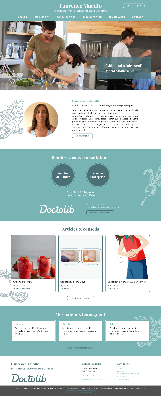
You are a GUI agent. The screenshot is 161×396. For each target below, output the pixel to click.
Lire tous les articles (80, 298)
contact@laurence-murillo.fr (94, 380)
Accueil (22, 17)
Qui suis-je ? (42, 17)
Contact (137, 17)
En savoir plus (82, 135)
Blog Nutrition (92, 17)
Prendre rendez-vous (100, 212)
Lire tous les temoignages (80, 347)
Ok (71, 392)
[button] (77, 85)
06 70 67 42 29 (134, 5)
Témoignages (117, 17)
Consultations (66, 17)
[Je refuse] (158, 391)
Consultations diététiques (128, 374)
